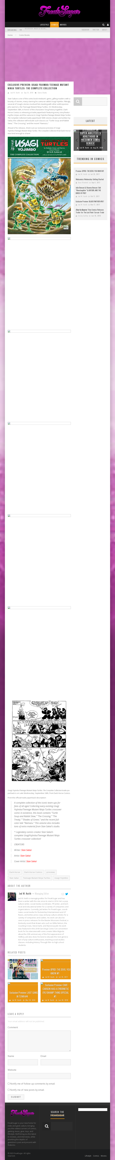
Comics (54, 24)
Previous (76, 140)
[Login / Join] (108, 24)
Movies (63, 24)
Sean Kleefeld (83, 182)
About (104, 30)
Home (10, 35)
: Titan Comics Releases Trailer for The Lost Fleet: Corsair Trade (90, 211)
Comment (13, 1027)
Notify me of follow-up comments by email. (32, 1083)
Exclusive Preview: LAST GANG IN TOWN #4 (24, 994)
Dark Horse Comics (33, 872)
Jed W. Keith (15, 93)
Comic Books (42, 93)
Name (11, 1056)
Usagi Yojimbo (61, 878)
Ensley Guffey (83, 216)
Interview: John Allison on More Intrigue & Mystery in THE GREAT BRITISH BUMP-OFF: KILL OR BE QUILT (23, 967)
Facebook (85, 30)
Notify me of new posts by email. (27, 1089)
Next (104, 140)
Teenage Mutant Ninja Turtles (36, 878)
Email (43, 1056)
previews (51, 872)
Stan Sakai (14, 878)
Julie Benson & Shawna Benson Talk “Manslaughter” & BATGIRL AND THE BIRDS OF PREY (88, 190)
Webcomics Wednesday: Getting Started (90, 179)
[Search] (103, 24)
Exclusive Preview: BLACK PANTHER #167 (90, 201)
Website (12, 1069)
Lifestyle (44, 24)
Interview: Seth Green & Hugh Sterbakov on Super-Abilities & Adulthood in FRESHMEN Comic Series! (90, 133)
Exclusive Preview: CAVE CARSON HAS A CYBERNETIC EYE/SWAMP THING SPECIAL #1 (56, 990)
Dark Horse (15, 872)
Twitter (95, 30)
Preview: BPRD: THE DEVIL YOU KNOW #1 (56, 971)
